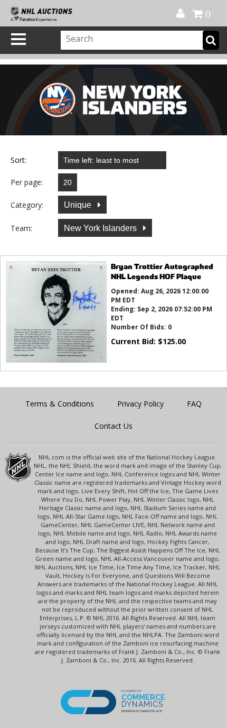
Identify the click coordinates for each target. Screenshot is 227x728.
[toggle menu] (18, 39)
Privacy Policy (140, 404)
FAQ (194, 404)
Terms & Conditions (59, 404)
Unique (78, 204)
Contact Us (113, 426)
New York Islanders (101, 228)
